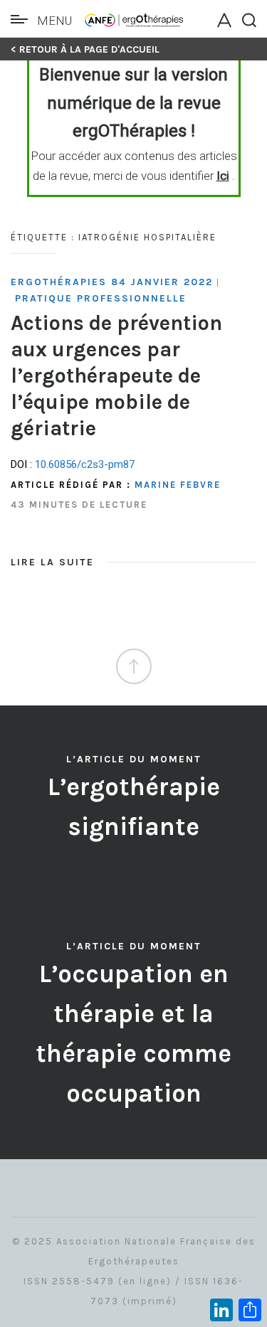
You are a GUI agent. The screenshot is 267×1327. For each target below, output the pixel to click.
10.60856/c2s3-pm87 (85, 464)
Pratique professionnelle (101, 298)
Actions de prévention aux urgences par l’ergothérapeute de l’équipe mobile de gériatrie (116, 375)
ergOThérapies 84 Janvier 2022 (112, 282)
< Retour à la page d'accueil (85, 49)
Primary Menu (23, 19)
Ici (222, 176)
